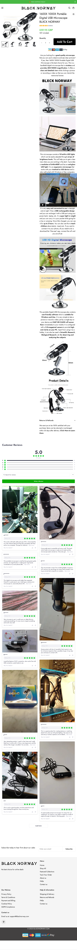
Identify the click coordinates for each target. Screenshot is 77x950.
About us (43, 878)
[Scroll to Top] (73, 940)
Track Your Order (46, 875)
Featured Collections (47, 871)
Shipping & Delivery (47, 894)
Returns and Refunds (47, 897)
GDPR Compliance (8, 907)
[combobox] (73, 475)
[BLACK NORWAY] (39, 8)
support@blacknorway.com (19, 916)
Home (42, 865)
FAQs (42, 881)
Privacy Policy (6, 894)
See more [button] (31, 545)
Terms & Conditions (8, 897)
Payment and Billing (8, 900)
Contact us (43, 884)
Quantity (42, 38)
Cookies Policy (6, 904)
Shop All (43, 868)
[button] (73, 8)
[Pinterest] (3, 922)
